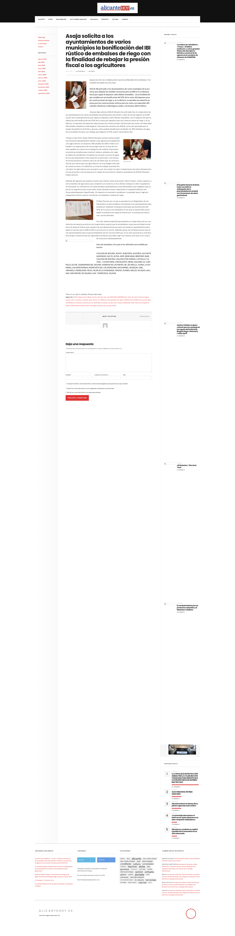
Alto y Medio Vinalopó (78, 19)
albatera (80, 297)
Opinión (125, 19)
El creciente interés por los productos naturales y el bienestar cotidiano (187, 608)
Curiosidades (148, 864)
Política (130, 874)
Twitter (81, 860)
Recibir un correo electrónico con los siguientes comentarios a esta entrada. (90, 388)
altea (104, 297)
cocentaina (78, 300)
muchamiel (104, 303)
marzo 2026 (42, 74)
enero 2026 (42, 81)
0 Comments (181, 59)
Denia (90, 300)
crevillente (85, 300)
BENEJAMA (113, 297)
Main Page (41, 37)
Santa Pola (124, 877)
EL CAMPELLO (102, 300)
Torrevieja (151, 880)
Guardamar (124, 869)
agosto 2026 (42, 59)
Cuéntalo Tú (123, 866)
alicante (94, 297)
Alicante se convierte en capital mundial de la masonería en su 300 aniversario (185, 831)
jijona (149, 300)
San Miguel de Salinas (96, 305)
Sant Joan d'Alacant (137, 877)
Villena (114, 305)
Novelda (110, 303)
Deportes (104, 19)
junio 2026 (41, 65)
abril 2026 (41, 71)
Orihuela (149, 872)
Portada (174, 771)
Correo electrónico (101, 374)
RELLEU (77, 305)
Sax (104, 305)
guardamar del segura (117, 300)
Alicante (41, 19)
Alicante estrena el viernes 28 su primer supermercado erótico (185, 805)
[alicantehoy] (117, 8)
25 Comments (176, 786)
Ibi (140, 300)
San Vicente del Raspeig (126, 880)
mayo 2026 (42, 68)
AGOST (75, 297)
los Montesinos (78, 303)
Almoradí (100, 297)
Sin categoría (139, 880)
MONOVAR (97, 303)
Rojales (82, 305)
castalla (68, 300)
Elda (148, 867)
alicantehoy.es (56, 911)
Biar (125, 297)
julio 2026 (41, 62)
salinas (87, 305)
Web (124, 374)
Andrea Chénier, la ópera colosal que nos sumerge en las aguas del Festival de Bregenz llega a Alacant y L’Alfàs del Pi (188, 329)
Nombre (68, 374)
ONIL (115, 303)
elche (108, 300)
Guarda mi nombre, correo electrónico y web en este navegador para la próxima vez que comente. (97, 383)
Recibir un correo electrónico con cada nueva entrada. (84, 392)
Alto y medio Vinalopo (150, 858)
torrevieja (108, 305)
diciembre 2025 (43, 84)
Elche (50, 19)
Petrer (123, 874)
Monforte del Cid (88, 303)
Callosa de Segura (144, 297)
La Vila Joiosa (134, 869)
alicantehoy (80, 71)
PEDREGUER (126, 303)
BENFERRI (121, 297)
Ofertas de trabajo (126, 872)
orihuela (119, 303)
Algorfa (89, 297)
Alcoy (84, 297)
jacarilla (144, 300)
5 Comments (176, 824)
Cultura (115, 19)
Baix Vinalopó (61, 19)
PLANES (72, 305)
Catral (72, 300)
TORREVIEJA (123, 882)
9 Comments (176, 798)
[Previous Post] (74, 318)
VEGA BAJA (94, 19)
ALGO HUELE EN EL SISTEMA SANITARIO (182, 793)
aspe (108, 297)
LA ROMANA (69, 303)
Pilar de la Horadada (141, 303)
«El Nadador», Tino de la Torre (186, 466)
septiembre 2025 (44, 93)
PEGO (132, 303)
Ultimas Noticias (43, 40)
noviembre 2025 (43, 87)
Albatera (122, 858)
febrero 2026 (42, 78)
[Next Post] (91, 318)
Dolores (95, 300)
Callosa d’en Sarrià (132, 297)
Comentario (70, 352)
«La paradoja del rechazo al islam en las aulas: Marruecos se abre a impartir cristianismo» (185, 817)
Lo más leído (42, 43)
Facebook (101, 860)
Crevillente (125, 864)
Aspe (138, 861)
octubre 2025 (42, 90)
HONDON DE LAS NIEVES (131, 300)
